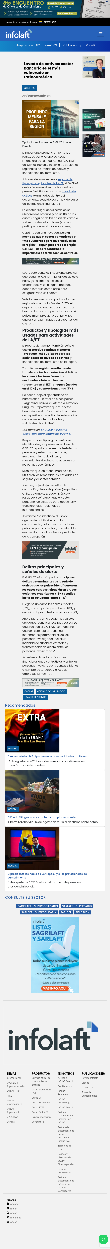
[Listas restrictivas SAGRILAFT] (50, 682)
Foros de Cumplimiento (89, 1094)
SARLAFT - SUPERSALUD (77, 906)
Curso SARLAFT (40, 1112)
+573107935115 (49, 22)
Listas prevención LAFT (27, 45)
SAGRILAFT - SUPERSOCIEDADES (38, 906)
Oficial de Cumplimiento (51, 691)
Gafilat (28, 691)
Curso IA (91, 45)
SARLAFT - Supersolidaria (14, 1102)
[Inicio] (30, 33)
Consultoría (38, 1121)
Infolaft (13, 1208)
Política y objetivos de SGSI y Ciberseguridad (66, 1159)
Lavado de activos (35, 697)
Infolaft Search (65, 1107)
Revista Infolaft (90, 1077)
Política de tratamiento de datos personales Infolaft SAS (66, 1134)
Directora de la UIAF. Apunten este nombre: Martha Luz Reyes (47, 756)
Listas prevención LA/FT (41, 1091)
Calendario (88, 1087)
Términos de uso (64, 1147)
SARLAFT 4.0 (13, 1090)
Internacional (14, 1077)
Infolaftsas (15, 1217)
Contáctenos (65, 1086)
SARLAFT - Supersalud (13, 1110)
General (30, 88)
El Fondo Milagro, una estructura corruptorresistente (41, 817)
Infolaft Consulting (63, 1101)
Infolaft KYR (51, 45)
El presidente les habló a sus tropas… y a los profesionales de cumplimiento (47, 876)
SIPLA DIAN (82, 912)
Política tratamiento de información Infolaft (66, 1117)
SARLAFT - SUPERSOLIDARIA (38, 912)
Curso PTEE (38, 1107)
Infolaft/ (14, 1204)
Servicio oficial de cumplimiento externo (41, 1081)
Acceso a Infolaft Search (65, 1079)
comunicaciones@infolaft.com (21, 22)
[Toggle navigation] (101, 34)
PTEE (9, 1095)
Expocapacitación (41, 1117)
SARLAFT (65, 912)
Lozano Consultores (64, 1171)
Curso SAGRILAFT (41, 1102)
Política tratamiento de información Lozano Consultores (66, 1184)
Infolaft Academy (71, 45)
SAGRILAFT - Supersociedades (16, 1084)
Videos (85, 1082)
